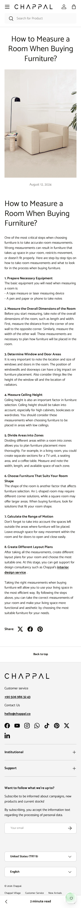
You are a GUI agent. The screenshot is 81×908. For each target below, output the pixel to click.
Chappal (17, 886)
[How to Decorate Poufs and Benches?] (6, 901)
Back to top (40, 654)
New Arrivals (55, 893)
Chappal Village (12, 893)
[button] (74, 7)
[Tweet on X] (20, 629)
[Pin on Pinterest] (40, 629)
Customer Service (34, 893)
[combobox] (40, 18)
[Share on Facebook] (30, 629)
